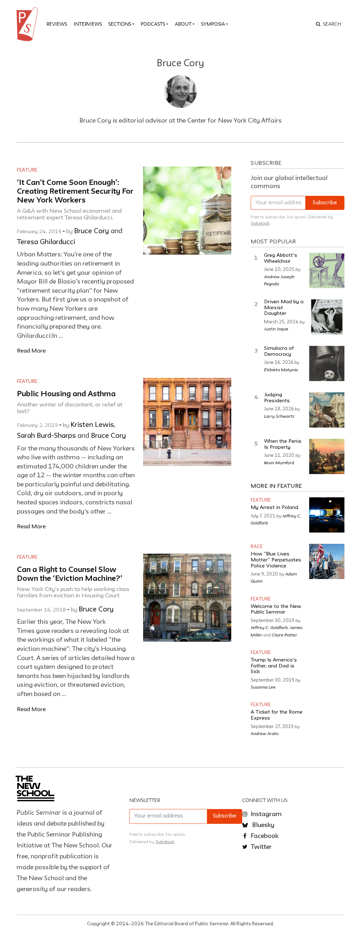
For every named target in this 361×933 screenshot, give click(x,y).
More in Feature (276, 486)
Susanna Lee (263, 686)
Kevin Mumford (279, 462)
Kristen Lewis (92, 425)
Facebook (264, 836)
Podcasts (153, 24)
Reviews (57, 24)
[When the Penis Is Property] (326, 456)
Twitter (260, 847)
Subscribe (325, 203)
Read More (31, 351)
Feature (27, 170)
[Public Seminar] (29, 24)
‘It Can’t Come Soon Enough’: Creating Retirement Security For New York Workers (75, 192)
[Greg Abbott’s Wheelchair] (326, 270)
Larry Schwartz (279, 415)
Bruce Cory (91, 231)
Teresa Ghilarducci (46, 242)
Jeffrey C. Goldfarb (269, 627)
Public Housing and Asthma (66, 394)
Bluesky (262, 825)
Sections (119, 24)
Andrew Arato (265, 733)
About (183, 24)
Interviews (88, 24)
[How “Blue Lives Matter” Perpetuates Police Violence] (326, 561)
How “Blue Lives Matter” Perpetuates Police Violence (276, 560)
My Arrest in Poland (274, 507)
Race (257, 547)
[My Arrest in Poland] (326, 515)
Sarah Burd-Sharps (46, 436)
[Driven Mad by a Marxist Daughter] (326, 317)
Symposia (213, 24)
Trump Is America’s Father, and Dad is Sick (274, 666)
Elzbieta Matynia (281, 369)
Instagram (265, 814)
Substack (260, 223)
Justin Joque (276, 328)
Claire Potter (284, 634)
